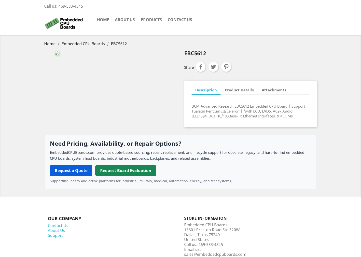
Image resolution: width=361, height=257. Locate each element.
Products (151, 19)
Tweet (213, 67)
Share (201, 67)
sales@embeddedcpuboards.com (215, 254)
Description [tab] (206, 89)
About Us (125, 19)
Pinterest (226, 67)
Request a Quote (71, 170)
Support (55, 235)
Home (103, 19)
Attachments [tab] (274, 89)
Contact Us (180, 19)
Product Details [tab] (239, 89)
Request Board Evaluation (125, 170)
